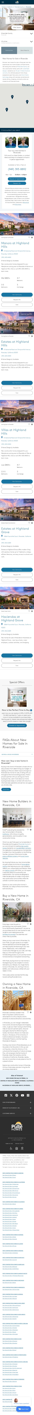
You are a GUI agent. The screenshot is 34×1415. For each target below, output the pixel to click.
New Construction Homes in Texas (12, 1386)
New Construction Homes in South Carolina (15, 1361)
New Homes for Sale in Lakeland (10, 1217)
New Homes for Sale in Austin (9, 1388)
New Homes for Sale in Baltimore (10, 1266)
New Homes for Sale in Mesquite (10, 1298)
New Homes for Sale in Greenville (10, 1370)
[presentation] (1, 19)
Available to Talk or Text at (17, 165)
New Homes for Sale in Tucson (9, 1177)
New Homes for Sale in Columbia (10, 1366)
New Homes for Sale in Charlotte (10, 1327)
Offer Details (17, 27)
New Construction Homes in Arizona (13, 1173)
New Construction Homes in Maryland (13, 1264)
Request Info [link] (17, 183)
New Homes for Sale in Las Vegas (10, 1296)
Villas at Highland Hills (13, 431)
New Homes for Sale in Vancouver (10, 1410)
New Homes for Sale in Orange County (11, 1188)
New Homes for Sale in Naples (9, 1219)
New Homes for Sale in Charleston (10, 1364)
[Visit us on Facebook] (6, 1096)
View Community (17, 294)
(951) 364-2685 (6, 543)
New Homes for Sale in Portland (9, 1350)
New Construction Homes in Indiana (13, 1250)
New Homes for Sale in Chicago (9, 1246)
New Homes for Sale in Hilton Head (10, 1372)
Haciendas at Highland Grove (12, 618)
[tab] (17, 754)
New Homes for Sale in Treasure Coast (11, 1230)
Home (3, 7)
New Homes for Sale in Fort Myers (10, 1213)
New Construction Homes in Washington (14, 1406)
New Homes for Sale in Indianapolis (10, 1252)
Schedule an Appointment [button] (17, 725)
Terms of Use (9, 1143)
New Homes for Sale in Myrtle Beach (10, 1374)
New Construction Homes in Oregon (13, 1348)
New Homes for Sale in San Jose (9, 1197)
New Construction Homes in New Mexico (14, 1314)
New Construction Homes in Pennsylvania (14, 1354)
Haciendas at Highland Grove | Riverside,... (17, 1085)
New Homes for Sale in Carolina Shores (11, 1325)
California (10, 7)
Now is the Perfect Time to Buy (16, 710)
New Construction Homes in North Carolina (15, 1323)
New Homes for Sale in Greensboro (10, 1329)
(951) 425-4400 (6, 257)
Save (17, 304)
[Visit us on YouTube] (22, 1096)
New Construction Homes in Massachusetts (15, 1273)
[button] (27, 102)
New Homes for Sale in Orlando (9, 1221)
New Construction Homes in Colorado (14, 1201)
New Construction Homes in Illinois (13, 1243)
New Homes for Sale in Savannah (10, 1239)
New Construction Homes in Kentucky (13, 1257)
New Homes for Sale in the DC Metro (11, 1268)
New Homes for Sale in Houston (9, 1392)
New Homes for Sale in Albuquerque (10, 1316)
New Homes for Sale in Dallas (9, 1390)
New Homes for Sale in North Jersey (10, 1307)
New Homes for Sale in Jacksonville (10, 1215)
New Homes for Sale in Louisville (10, 1259)
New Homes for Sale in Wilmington (10, 1334)
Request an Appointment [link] (17, 179)
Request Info (17, 299)
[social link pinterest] (32, 238)
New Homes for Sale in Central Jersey (11, 1309)
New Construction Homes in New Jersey (14, 1303)
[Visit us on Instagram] (28, 1096)
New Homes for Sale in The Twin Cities (11, 1289)
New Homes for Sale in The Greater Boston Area (13, 1275)
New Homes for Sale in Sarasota (9, 1225)
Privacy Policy (19, 1143)
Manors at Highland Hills (15, 244)
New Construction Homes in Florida (13, 1208)
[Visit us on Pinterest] (16, 1096)
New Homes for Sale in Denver (9, 1204)
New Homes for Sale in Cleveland (10, 1341)
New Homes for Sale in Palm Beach (10, 1223)
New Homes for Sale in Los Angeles (10, 1186)
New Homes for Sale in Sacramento (10, 1194)
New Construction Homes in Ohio (12, 1339)
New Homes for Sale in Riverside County (11, 1192)
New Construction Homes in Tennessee (13, 1379)
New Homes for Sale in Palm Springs (10, 1190)
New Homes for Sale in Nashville (10, 1381)
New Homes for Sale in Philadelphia (10, 1357)
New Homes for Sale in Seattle (9, 1408)
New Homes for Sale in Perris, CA (17, 1078)
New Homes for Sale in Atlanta (9, 1236)
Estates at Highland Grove (15, 530)
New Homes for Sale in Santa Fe (9, 1318)
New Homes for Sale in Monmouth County (12, 1305)
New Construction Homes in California (14, 1182)
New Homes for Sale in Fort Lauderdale (11, 1210)
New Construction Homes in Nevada (13, 1294)
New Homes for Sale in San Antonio (10, 1394)
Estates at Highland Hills (15, 343)
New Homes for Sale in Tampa (9, 1227)
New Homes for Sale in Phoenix (9, 1175)
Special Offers (17, 682)
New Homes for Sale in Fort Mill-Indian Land (12, 1368)
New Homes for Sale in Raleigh (9, 1332)
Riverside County (19, 7)
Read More (6, 789)
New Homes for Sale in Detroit (9, 1282)
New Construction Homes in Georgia (13, 1234)
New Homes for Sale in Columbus (10, 1343)
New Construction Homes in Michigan (13, 1280)
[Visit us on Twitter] (11, 1096)
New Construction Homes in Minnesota (14, 1287)
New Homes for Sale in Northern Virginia (11, 1401)
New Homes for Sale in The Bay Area (10, 1184)
